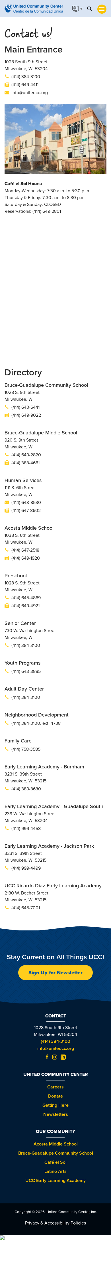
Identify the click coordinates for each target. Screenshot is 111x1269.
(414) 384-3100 (55, 1041)
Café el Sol (55, 1162)
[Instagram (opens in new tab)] (54, 1058)
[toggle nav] (101, 9)
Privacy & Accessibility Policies (55, 1223)
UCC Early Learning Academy (55, 1180)
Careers (55, 1087)
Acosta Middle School (56, 1144)
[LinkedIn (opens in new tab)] (63, 1058)
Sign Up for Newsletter (55, 972)
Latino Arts (55, 1171)
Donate (55, 1096)
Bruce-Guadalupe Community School (55, 1153)
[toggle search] (89, 8)
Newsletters (55, 1114)
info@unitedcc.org (55, 1048)
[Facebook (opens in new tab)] (47, 1058)
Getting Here (55, 1105)
